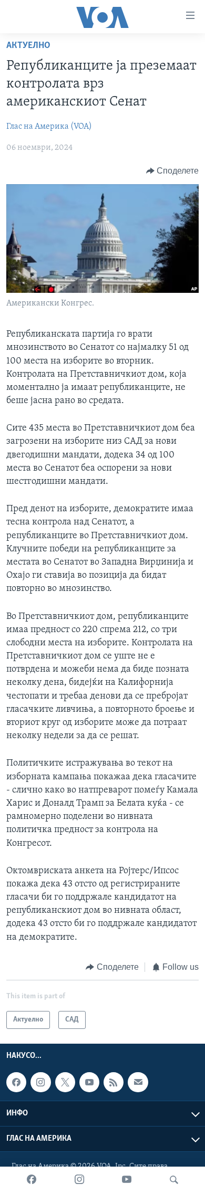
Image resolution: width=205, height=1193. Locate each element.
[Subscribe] (138, 1082)
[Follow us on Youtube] (89, 1082)
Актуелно (28, 46)
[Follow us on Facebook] (16, 1082)
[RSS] (114, 1082)
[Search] (174, 1180)
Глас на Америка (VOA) (49, 126)
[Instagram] (79, 1180)
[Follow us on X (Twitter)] (65, 1082)
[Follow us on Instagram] (40, 1082)
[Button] (172, 171)
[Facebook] (31, 1180)
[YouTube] (126, 1180)
